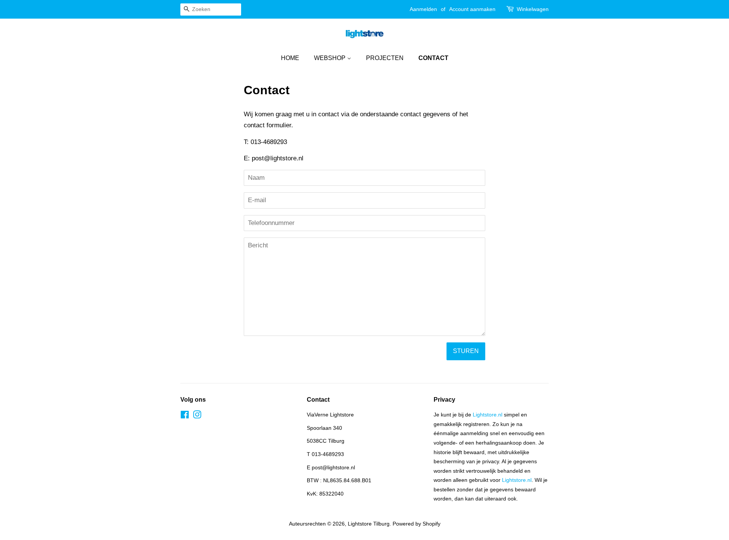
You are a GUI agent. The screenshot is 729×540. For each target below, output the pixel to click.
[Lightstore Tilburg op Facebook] (184, 416)
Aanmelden (423, 9)
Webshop (330, 58)
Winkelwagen (533, 9)
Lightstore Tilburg (369, 524)
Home (290, 58)
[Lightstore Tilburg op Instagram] (197, 416)
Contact (433, 58)
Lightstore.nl (487, 415)
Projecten (385, 58)
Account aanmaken (472, 9)
